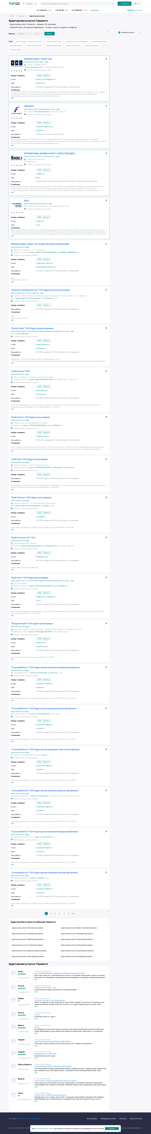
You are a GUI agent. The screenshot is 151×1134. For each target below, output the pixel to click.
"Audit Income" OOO (20, 371)
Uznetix (37, 1014)
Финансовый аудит (92, 45)
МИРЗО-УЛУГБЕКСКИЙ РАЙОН (46, 252)
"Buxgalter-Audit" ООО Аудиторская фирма (32, 623)
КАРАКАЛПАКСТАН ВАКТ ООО (45, 988)
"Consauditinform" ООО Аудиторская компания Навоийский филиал (44, 872)
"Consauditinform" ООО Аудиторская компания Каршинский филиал (44, 831)
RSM (26, 201)
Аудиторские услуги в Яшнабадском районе (76, 956)
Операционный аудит (53, 45)
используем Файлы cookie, (44, 1128)
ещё (46, 62)
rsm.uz (38, 225)
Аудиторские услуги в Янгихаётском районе (27, 928)
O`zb (138, 4)
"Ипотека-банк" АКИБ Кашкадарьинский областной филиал (55, 1081)
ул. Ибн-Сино (52, 673)
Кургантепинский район (39, 673)
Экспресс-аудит (15, 49)
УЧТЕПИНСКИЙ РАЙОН (43, 467)
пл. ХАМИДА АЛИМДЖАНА (67, 252)
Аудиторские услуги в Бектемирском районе (77, 933)
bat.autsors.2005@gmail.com (45, 79)
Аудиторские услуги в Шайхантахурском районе (29, 951)
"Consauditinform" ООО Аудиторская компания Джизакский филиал (44, 790)
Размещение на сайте (108, 1118)
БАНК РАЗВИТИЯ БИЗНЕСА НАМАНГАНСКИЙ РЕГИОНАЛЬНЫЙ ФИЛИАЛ (59, 973)
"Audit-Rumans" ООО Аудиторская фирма (31, 497)
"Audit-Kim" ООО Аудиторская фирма (29, 459)
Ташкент (32, 252)
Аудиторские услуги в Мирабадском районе (27, 939)
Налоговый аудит (16, 45)
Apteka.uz (20, 1118)
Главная (11, 16)
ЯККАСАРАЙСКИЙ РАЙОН (44, 379)
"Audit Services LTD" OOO (23, 537)
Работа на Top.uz (136, 1118)
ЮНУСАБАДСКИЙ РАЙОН (44, 632)
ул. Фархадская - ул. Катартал (62, 467)
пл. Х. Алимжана (46, 298)
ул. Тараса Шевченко (21, 333)
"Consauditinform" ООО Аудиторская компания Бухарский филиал (43, 708)
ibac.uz (38, 177)
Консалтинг (43, 203)
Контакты (123, 1118)
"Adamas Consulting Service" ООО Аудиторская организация (40, 290)
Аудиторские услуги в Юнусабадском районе (77, 951)
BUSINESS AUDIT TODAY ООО (38, 59)
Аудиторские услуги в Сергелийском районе (77, 939)
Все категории (92, 1118)
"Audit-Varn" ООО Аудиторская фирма (29, 578)
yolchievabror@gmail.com (44, 126)
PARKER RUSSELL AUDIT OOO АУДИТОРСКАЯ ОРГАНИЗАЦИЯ (40, 244)
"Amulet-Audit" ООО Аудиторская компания (32, 328)
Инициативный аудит (99, 41)
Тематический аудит (73, 45)
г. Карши (37, 837)
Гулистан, (44, 755)
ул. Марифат (40, 878)
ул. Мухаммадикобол (43, 714)
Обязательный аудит (34, 45)
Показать (46, 75)
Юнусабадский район (34, 67)
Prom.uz (27, 1118)
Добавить (125, 4)
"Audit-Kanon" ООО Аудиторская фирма (30, 417)
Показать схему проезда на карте (39, 70)
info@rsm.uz (40, 221)
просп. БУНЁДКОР (53, 425)
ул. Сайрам (45, 506)
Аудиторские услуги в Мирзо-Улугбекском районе (79, 928)
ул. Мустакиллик (42, 796)
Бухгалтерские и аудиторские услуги (29, 41)
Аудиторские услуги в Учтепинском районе (27, 945)
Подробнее (95, 10)
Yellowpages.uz (36, 1118)
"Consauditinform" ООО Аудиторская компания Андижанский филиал (45, 667)
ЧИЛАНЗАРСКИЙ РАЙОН (38, 425)
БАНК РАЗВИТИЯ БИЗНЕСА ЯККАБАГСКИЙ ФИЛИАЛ (52, 1041)
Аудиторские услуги (54, 41)
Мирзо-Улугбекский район (31, 298)
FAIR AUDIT (29, 106)
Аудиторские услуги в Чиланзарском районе (77, 945)
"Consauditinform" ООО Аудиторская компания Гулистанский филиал (45, 749)
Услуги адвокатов (33, 293)
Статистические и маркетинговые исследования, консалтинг (48, 331)
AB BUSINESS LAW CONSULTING (45, 1054)
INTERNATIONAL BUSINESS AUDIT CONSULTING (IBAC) (49, 153)
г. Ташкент (17, 298)
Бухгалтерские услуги (47, 109)
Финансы (22, 16)
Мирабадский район (35, 546)
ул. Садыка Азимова (50, 546)
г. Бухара (31, 714)
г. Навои (32, 878)
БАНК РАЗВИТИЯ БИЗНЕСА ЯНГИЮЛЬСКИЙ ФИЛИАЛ (52, 1066)
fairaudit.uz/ (40, 130)
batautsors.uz (40, 83)
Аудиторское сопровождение (76, 41)
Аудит (41, 62)
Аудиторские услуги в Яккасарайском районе (28, 956)
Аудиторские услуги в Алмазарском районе (27, 933)
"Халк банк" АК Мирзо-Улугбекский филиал (49, 1000)
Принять (50, 33)
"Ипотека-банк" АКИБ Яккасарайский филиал (50, 1095)
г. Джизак (32, 796)
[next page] (73, 913)
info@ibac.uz (40, 174)
